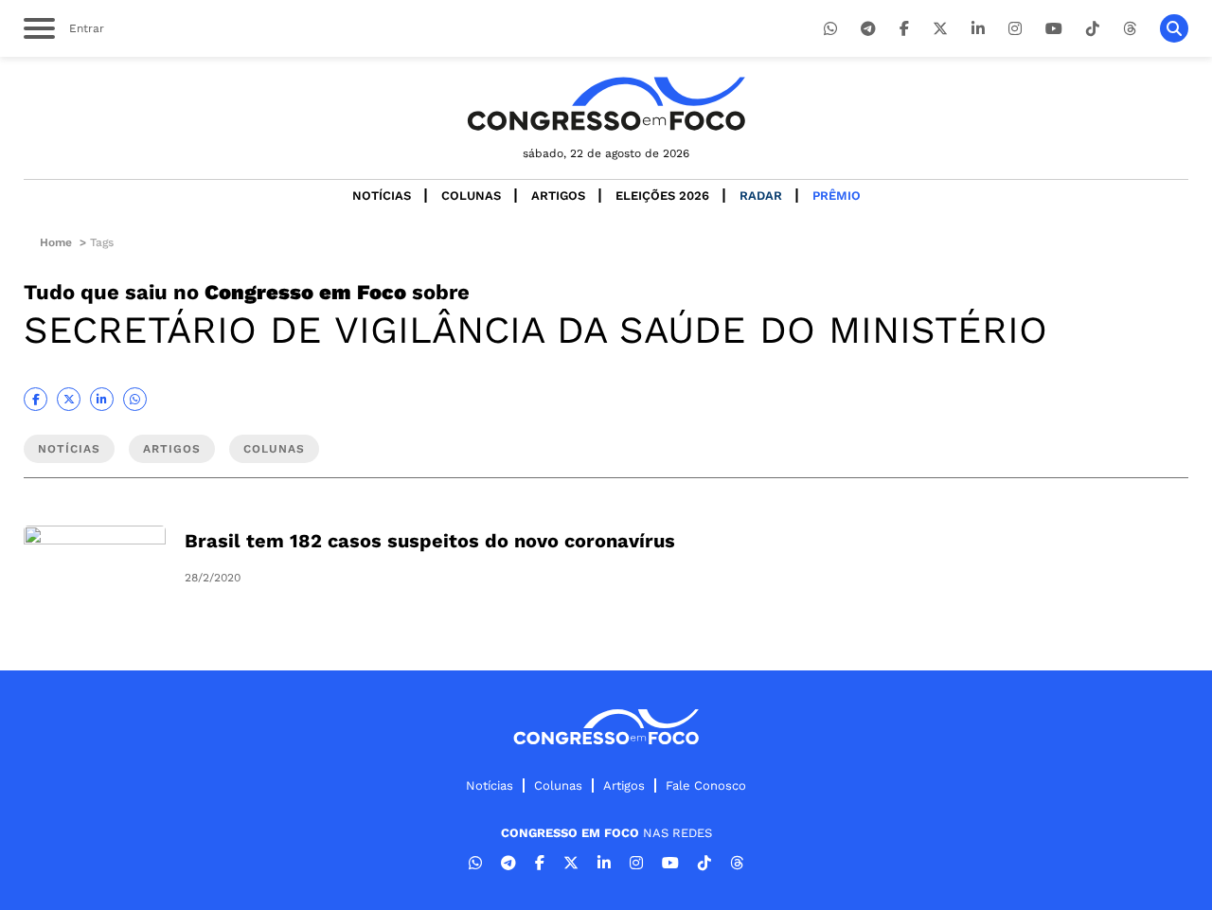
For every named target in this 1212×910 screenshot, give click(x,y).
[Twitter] (940, 29)
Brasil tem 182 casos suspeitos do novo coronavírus (430, 540)
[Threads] (1129, 29)
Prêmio (836, 195)
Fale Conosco (706, 785)
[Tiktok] (1092, 29)
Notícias (381, 195)
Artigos (558, 195)
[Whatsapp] (830, 29)
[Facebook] (904, 29)
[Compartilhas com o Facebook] (35, 399)
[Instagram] (1015, 29)
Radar (761, 195)
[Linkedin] (978, 29)
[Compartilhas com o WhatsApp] (135, 399)
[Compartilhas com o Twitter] (68, 399)
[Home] (606, 104)
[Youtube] (1053, 29)
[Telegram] (868, 29)
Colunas (471, 195)
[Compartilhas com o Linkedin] (102, 399)
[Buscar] (1174, 28)
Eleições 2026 (662, 195)
